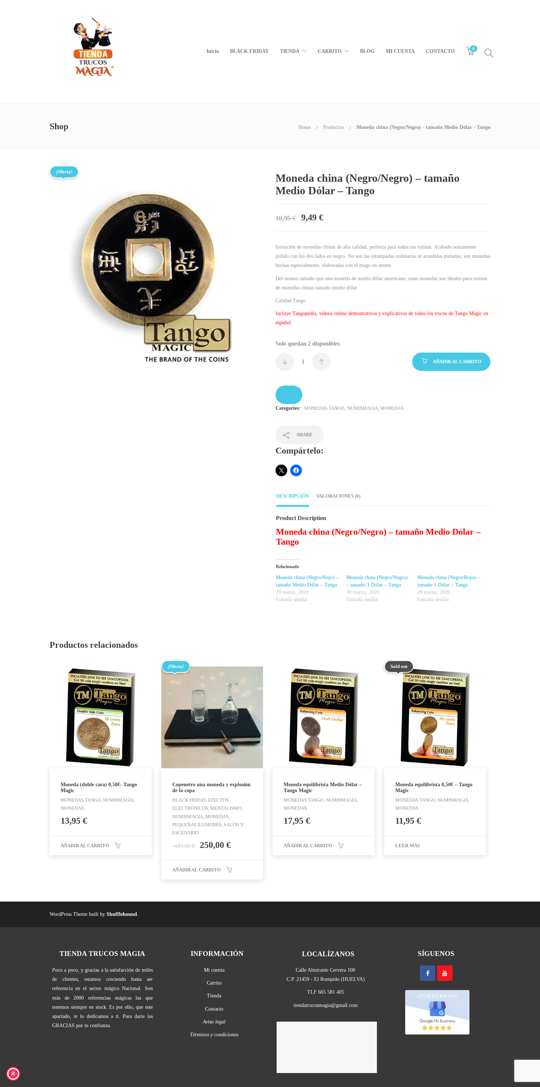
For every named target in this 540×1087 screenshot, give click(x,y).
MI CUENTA (400, 51)
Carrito (214, 983)
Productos (333, 127)
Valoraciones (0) (338, 496)
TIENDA (289, 51)
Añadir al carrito (457, 361)
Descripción (292, 496)
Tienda (214, 995)
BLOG (367, 51)
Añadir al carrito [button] (85, 845)
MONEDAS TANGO (324, 408)
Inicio (212, 51)
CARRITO (330, 51)
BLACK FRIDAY (249, 51)
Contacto (214, 1009)
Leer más (407, 845)
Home (304, 127)
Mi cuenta (214, 970)
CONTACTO (440, 51)
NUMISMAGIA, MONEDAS (375, 408)
